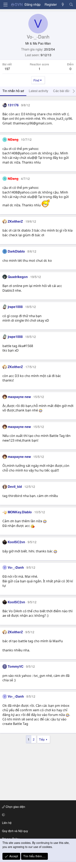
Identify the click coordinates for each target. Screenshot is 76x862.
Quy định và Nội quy (15, 831)
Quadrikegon (18, 276)
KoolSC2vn (16, 542)
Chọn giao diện (15, 807)
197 (7, 68)
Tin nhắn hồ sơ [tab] (13, 90)
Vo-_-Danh (16, 567)
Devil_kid (15, 486)
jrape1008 (15, 306)
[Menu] (5, 4)
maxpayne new (19, 396)
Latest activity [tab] (38, 90)
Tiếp (42, 739)
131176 (13, 105)
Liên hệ (7, 823)
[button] (37, 815)
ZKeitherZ (15, 221)
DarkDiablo (16, 251)
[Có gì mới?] (63, 4)
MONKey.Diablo (20, 512)
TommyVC (16, 666)
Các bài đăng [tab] (62, 90)
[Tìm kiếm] (71, 4)
